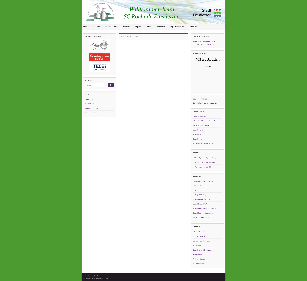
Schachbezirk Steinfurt (201, 199)
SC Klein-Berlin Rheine (201, 241)
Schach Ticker (198, 130)
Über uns (96, 27)
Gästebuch (192, 27)
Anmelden (89, 99)
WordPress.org (90, 113)
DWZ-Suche (197, 186)
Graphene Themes (102, 278)
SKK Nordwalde (199, 259)
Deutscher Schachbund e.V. (203, 181)
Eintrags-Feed (90, 104)
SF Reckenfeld (198, 254)
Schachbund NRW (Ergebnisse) (204, 208)
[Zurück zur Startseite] (153, 12)
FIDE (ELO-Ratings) (200, 195)
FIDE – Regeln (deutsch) (202, 167)
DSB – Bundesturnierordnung (204, 162)
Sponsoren (160, 27)
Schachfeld (197, 134)
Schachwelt (197, 139)
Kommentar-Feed (91, 108)
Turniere (126, 27)
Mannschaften (111, 27)
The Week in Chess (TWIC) (203, 143)
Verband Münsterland (201, 217)
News (85, 27)
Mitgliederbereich (176, 27)
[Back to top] (302, 276)
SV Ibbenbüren (198, 264)
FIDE (195, 190)
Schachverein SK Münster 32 (203, 250)
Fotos (148, 27)
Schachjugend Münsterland (203, 213)
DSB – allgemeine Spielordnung (204, 158)
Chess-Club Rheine (200, 232)
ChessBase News (199, 116)
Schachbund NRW (200, 204)
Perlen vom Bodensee (201, 125)
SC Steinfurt (197, 245)
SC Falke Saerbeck (200, 236)
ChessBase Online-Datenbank (204, 121)
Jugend (138, 27)
